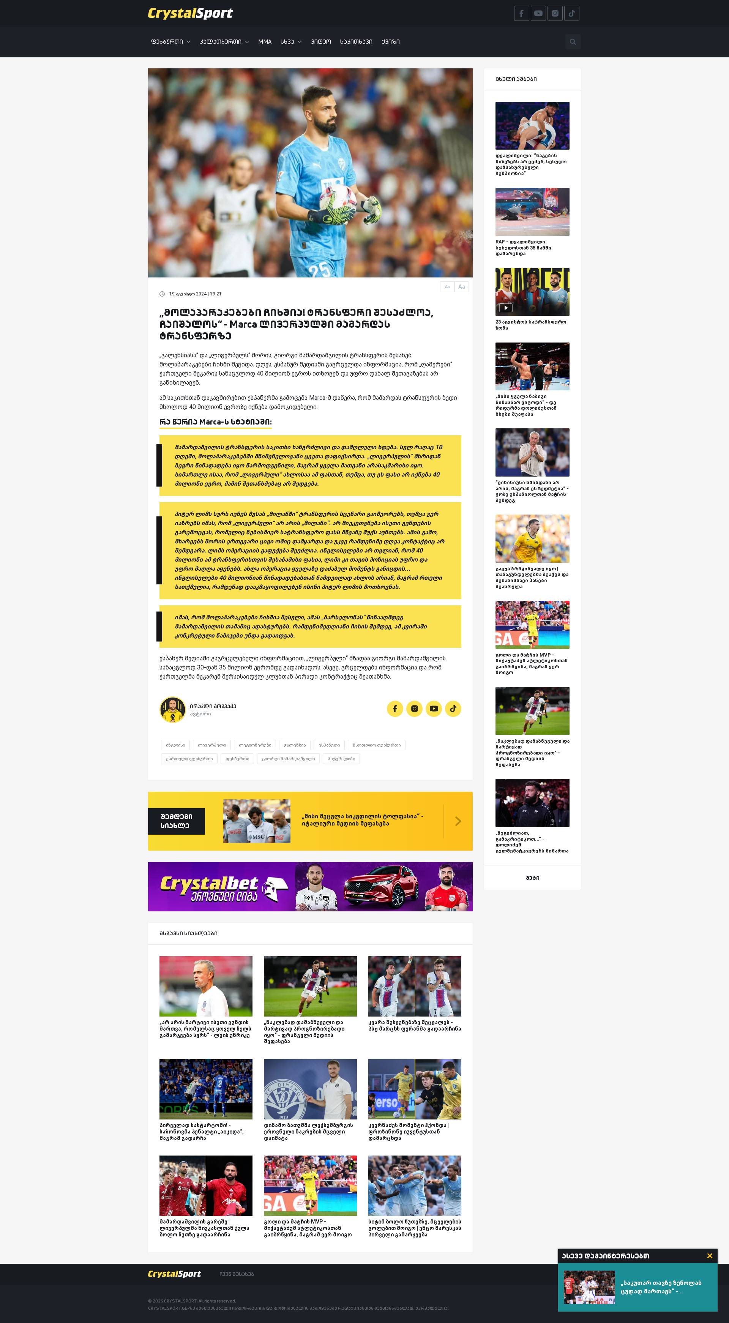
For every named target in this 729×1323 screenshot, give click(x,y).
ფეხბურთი (167, 42)
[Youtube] (434, 709)
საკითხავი (356, 42)
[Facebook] (395, 709)
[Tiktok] (453, 709)
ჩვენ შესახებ (236, 1274)
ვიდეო (321, 42)
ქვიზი (391, 42)
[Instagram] (414, 709)
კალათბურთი (220, 42)
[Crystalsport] (190, 13)
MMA (264, 42)
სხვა (287, 42)
